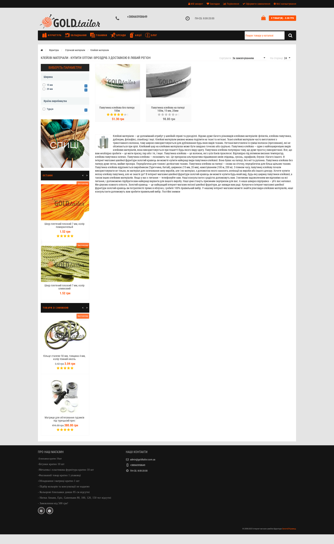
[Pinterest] (41, 510)
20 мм (66, 89)
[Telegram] (49, 510)
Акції (138, 35)
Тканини (101, 35)
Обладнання (78, 35)
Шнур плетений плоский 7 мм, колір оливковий (64, 287)
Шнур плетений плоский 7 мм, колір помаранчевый (64, 225)
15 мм (66, 85)
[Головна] (42, 50)
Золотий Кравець (289, 529)
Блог (153, 35)
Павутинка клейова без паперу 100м (117, 109)
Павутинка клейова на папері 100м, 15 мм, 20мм (168, 109)
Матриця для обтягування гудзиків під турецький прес (64, 419)
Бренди (121, 35)
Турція (66, 109)
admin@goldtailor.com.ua (142, 459)
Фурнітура (54, 35)
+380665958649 (137, 17)
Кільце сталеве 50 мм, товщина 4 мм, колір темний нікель (64, 357)
